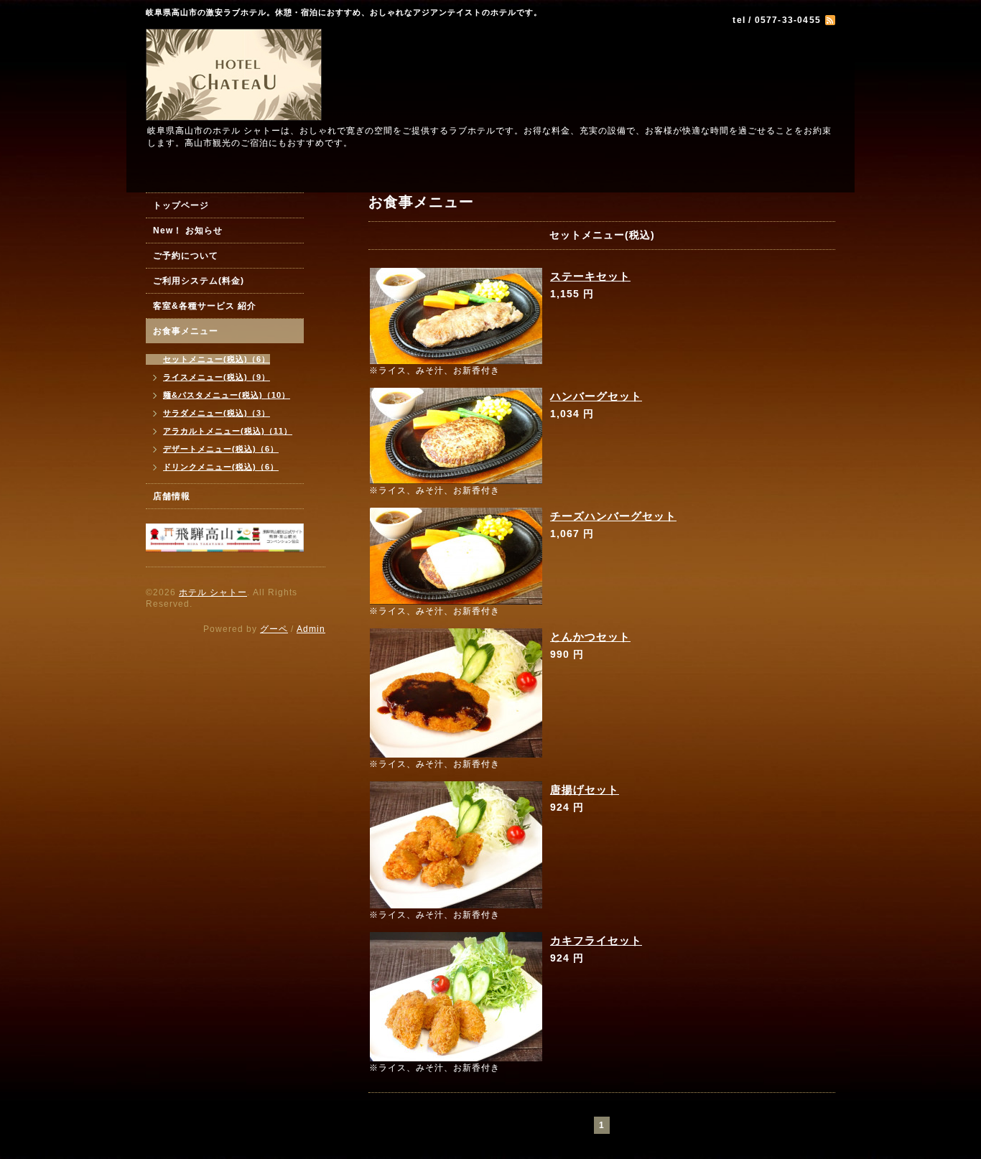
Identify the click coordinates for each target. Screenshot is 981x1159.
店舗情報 (171, 496)
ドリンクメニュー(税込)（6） (221, 466)
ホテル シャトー (213, 592)
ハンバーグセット (596, 396)
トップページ (181, 205)
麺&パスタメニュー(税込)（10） (226, 395)
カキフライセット (596, 940)
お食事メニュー (185, 331)
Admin (311, 629)
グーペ (274, 629)
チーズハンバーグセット (613, 516)
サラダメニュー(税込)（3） (216, 413)
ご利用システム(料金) (198, 281)
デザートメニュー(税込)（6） (221, 448)
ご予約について (185, 256)
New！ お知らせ (188, 230)
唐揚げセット (584, 789)
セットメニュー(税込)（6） (216, 359)
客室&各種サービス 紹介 (204, 306)
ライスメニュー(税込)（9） (216, 377)
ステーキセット (590, 276)
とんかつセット (590, 636)
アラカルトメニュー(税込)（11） (227, 431)
